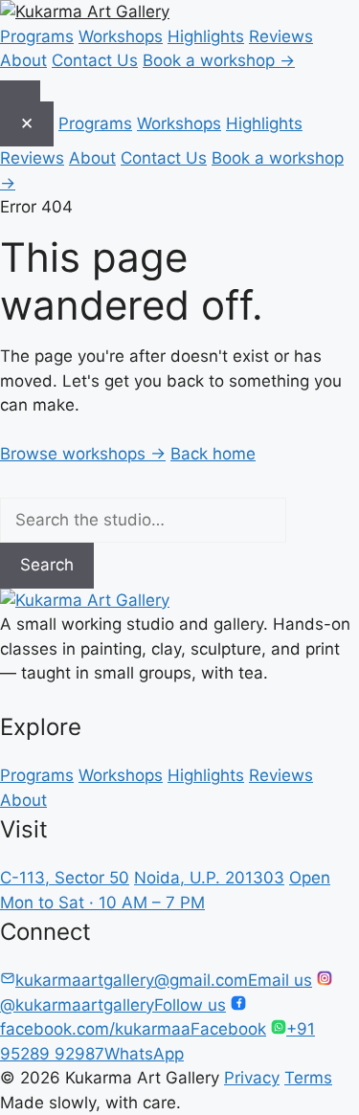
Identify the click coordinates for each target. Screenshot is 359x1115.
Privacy (252, 1077)
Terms (308, 1077)
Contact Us (95, 60)
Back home (213, 453)
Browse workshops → (83, 453)
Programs (37, 36)
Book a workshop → (219, 60)
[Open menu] (20, 90)
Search (47, 564)
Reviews (281, 36)
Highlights (206, 36)
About (23, 60)
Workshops (121, 36)
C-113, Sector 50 (64, 877)
